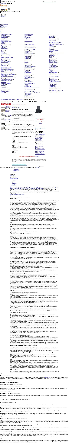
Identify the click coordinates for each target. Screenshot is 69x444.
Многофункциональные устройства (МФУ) (31, 92)
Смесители (3, 78)
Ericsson (53, 187)
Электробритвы (27, 38)
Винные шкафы (3, 58)
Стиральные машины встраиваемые (7, 79)
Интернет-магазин (13, 186)
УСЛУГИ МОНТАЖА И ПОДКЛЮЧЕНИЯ (56, 90)
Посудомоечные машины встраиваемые (7, 77)
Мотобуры (26, 71)
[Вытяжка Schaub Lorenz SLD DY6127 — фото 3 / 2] (36, 115)
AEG (29, 187)
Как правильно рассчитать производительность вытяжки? (40, 149)
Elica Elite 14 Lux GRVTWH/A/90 (8, 107)
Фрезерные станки (52, 87)
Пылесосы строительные (28, 77)
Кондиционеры (27, 52)
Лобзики (50, 57)
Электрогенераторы (28, 81)
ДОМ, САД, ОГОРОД (28, 60)
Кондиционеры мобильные (29, 53)
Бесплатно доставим (3, 5)
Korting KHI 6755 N (8, 124)
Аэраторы (26, 62)
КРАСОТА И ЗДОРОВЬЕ (29, 34)
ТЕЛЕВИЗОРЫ (3, 82)
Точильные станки (52, 86)
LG (16, 187)
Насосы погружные (28, 75)
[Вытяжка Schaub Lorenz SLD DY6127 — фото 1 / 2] (38, 113)
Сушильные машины (4, 64)
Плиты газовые (3, 60)
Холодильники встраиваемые (6, 80)
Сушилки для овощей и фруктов (30, 79)
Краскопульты (51, 54)
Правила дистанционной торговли (14, 183)
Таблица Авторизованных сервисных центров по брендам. (40, 154)
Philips (11, 187)
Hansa (25, 187)
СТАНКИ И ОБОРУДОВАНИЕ (54, 76)
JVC (18, 187)
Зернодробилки (27, 65)
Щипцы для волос (27, 37)
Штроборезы (51, 73)
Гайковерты (51, 49)
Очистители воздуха (28, 55)
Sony (57, 186)
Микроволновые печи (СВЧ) (6, 41)
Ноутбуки (26, 88)
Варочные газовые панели (5, 68)
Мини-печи (3, 43)
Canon (37, 188)
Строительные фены (52, 67)
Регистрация (12, 175)
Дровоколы (51, 78)
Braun (28, 188)
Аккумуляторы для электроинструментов (55, 44)
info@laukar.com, (48, 377)
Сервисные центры (16, 169)
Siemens (22, 187)
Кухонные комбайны (4, 40)
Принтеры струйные (28, 94)
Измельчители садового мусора (30, 66)
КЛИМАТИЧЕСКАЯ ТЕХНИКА (30, 49)
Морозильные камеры (4, 59)
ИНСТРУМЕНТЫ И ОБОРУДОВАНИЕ (55, 42)
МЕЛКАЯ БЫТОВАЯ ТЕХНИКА (6, 34)
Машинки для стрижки (28, 35)
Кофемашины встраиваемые (5, 73)
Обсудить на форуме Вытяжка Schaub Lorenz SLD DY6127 (19, 165)
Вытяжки (2, 71)
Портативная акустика (5, 91)
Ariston (27, 187)
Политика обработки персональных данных (17, 194)
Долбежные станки (52, 77)
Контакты (13, 181)
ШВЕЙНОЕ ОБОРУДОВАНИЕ (30, 39)
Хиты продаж (2, 27)
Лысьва (22, 188)
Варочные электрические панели (6, 70)
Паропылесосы (51, 37)
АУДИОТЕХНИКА (4, 87)
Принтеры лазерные (28, 93)
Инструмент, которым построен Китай (39, 138)
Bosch (20, 187)
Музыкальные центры (4, 90)
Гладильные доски (4, 37)
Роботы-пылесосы (52, 40)
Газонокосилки (27, 63)
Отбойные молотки (52, 58)
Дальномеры (51, 51)
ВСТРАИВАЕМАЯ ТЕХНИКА (6, 67)
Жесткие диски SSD (28, 86)
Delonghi (25, 188)
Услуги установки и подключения (54, 91)
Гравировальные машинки (53, 50)
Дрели (50, 52)
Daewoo (45, 187)
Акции (1, 29)
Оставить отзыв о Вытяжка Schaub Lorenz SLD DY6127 (19, 164)
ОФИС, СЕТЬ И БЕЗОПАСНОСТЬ (30, 91)
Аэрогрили (3, 35)
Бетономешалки (51, 46)
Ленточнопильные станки (53, 79)
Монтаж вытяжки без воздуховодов (40, 128)
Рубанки (50, 64)
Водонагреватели (27, 51)
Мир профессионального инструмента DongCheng (39, 140)
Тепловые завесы (27, 57)
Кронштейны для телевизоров (6, 83)
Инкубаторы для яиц (28, 67)
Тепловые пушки (27, 58)
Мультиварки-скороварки (5, 44)
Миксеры (2, 42)
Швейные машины (28, 42)
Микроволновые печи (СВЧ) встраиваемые (8, 74)
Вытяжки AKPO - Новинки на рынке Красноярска (40, 150)
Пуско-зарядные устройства (29, 46)
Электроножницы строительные (54, 74)
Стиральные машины (4, 63)
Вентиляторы (27, 50)
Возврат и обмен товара (14, 178)
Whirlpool (11, 188)
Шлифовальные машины (53, 72)
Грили (2, 38)
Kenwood (33, 188)
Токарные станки (52, 85)
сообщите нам (37, 156)
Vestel (17, 188)
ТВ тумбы (3, 85)
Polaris (15, 188)
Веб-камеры (26, 84)
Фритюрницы (3, 53)
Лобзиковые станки (52, 80)
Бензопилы (51, 45)
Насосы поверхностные (28, 74)
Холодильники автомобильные (29, 47)
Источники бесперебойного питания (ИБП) (32, 87)
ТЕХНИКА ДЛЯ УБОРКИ (53, 35)
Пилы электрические (52, 61)
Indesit (48, 187)
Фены (25, 36)
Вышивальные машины (28, 41)
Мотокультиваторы (28, 72)
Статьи (14, 172)
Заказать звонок (2, 16)
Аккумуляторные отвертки (53, 43)
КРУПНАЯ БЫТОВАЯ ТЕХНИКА (7, 57)
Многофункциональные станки (54, 81)
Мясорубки (3, 45)
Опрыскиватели (27, 76)
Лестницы (50, 56)
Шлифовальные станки (53, 88)
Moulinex (19, 188)
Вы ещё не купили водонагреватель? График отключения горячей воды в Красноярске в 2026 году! (40, 135)
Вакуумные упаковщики (5, 36)
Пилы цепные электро (52, 60)
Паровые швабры (52, 36)
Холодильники (3, 65)
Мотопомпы (26, 73)
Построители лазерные (52, 63)
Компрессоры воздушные (53, 53)
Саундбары (3, 92)
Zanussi (50, 187)
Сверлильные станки (52, 84)
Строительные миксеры (53, 66)
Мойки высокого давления (29, 69)
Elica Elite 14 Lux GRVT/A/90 (8, 111)
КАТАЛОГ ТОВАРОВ (4, 24)
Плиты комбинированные (5, 61)
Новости (14, 171)
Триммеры (26, 80)
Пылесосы (50, 38)
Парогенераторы (4, 48)
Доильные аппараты (28, 64)
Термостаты (26, 59)
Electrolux (32, 187)
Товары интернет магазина (4, 99)
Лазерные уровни (52, 55)
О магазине (2, 25)
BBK (55, 187)
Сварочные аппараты (52, 65)
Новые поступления (3, 26)
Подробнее (37, 167)
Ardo (57, 187)
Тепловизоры (51, 69)
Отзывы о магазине (16, 170)
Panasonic (54, 186)
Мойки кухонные (4, 75)
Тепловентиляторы (28, 56)
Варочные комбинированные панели (7, 69)
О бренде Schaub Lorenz (15, 107)
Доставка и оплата (13, 177)
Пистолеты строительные (53, 62)
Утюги (2, 52)
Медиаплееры (3, 84)
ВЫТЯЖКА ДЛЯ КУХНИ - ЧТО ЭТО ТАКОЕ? (39, 152)
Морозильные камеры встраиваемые (7, 76)
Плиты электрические (4, 62)
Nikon (39, 188)
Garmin (41, 188)
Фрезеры (50, 71)
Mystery (31, 188)
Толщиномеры (51, 70)
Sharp (35, 187)
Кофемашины (3, 39)
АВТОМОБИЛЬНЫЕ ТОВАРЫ (30, 44)
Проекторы (26, 95)
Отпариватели (3, 46)
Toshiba (37, 187)
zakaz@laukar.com (3, 3)
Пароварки (3, 47)
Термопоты (3, 50)
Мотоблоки (26, 70)
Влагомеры (51, 48)
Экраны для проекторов (28, 97)
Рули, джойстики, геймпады (29, 89)
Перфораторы (51, 59)
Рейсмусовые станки (52, 83)
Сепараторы (26, 78)
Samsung (14, 187)
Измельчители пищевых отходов (6, 72)
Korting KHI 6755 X (8, 115)
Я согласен (41, 166)
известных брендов (48, 186)
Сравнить (40, 123)
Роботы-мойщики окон (52, 39)
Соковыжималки (4, 49)
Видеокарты (26, 85)
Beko (42, 187)
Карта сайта (14, 185)
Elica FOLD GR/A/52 (7, 128)
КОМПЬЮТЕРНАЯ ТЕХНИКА (30, 83)
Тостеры (2, 51)
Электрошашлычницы (4, 55)
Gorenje (40, 187)
